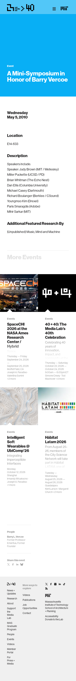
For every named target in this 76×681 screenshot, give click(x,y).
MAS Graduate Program (12, 626)
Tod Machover (55, 377)
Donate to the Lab (54, 619)
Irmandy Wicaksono (17, 478)
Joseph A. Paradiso (17, 372)
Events (10, 639)
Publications (29, 599)
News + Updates (11, 592)
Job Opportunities (30, 606)
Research (12, 598)
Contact (27, 613)
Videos (10, 644)
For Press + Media (11, 660)
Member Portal (11, 650)
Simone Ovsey (52, 375)
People (10, 634)
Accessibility (51, 616)
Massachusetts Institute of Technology (56, 603)
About (10, 603)
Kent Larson (51, 488)
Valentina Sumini (15, 375)
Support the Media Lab (11, 613)
